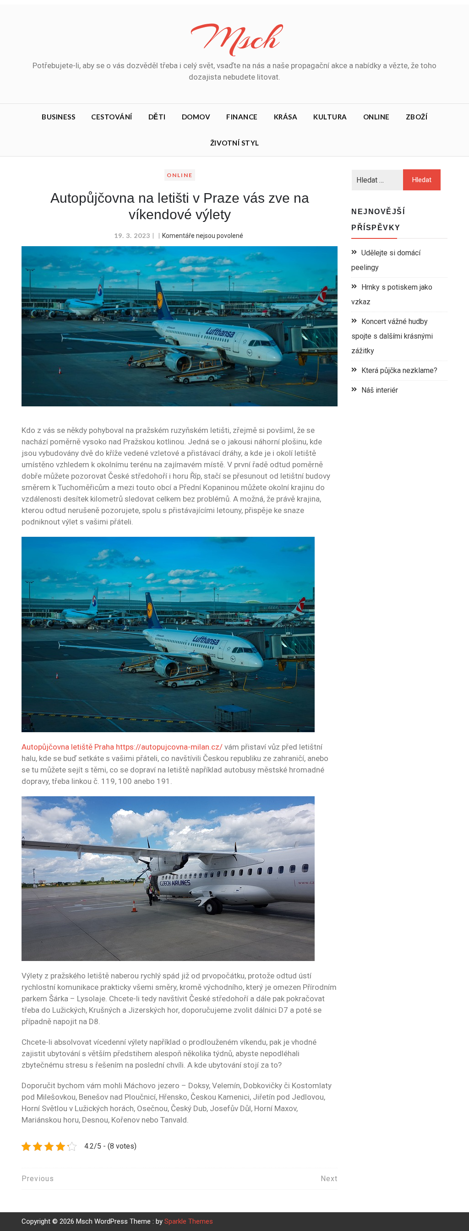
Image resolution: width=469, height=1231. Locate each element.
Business (58, 117)
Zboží (417, 117)
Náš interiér (379, 390)
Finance (242, 117)
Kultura (330, 117)
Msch (234, 38)
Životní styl (234, 143)
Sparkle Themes (188, 1221)
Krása (286, 117)
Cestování (111, 117)
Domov (196, 117)
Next (329, 1178)
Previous (38, 1178)
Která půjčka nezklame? (399, 370)
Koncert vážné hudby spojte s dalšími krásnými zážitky (392, 336)
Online (376, 117)
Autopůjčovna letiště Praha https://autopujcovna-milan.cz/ (122, 746)
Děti (157, 117)
